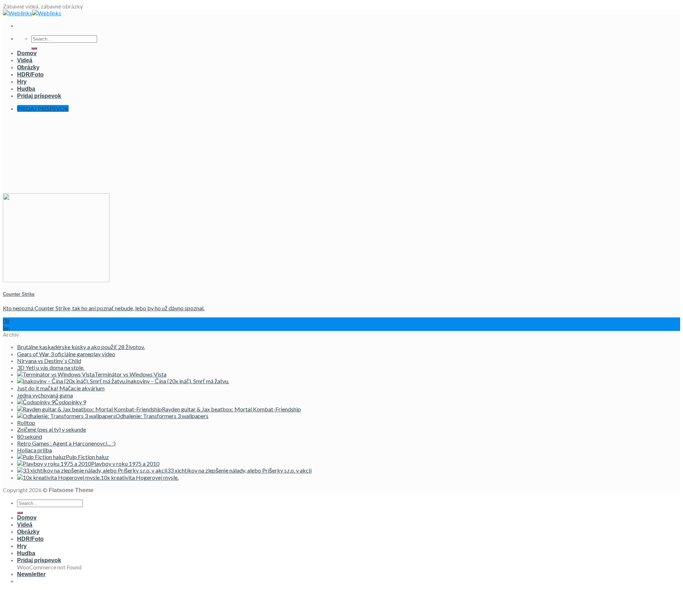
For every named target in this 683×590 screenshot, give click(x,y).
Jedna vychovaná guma (45, 395)
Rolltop (26, 422)
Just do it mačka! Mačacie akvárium (61, 388)
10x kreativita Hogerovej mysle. (140, 477)
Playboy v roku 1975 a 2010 (125, 463)
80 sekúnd (29, 436)
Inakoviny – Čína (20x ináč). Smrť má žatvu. (177, 381)
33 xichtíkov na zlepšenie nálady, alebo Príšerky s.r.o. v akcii (239, 470)
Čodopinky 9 (70, 402)
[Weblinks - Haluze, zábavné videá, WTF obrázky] (32, 13)
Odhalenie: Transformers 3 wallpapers (162, 415)
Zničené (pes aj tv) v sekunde (51, 429)
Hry (22, 82)
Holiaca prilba (34, 450)
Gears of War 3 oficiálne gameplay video (66, 354)
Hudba (26, 89)
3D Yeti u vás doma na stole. (50, 367)
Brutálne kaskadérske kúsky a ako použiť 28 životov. (81, 346)
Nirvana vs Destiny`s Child (49, 360)
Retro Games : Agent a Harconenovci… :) (66, 443)
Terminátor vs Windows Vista (130, 374)
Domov (27, 53)
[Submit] (34, 48)
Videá (24, 60)
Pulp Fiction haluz (87, 456)
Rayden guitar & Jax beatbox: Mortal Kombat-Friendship (231, 409)
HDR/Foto (30, 75)
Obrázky (28, 67)
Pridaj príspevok (39, 96)
